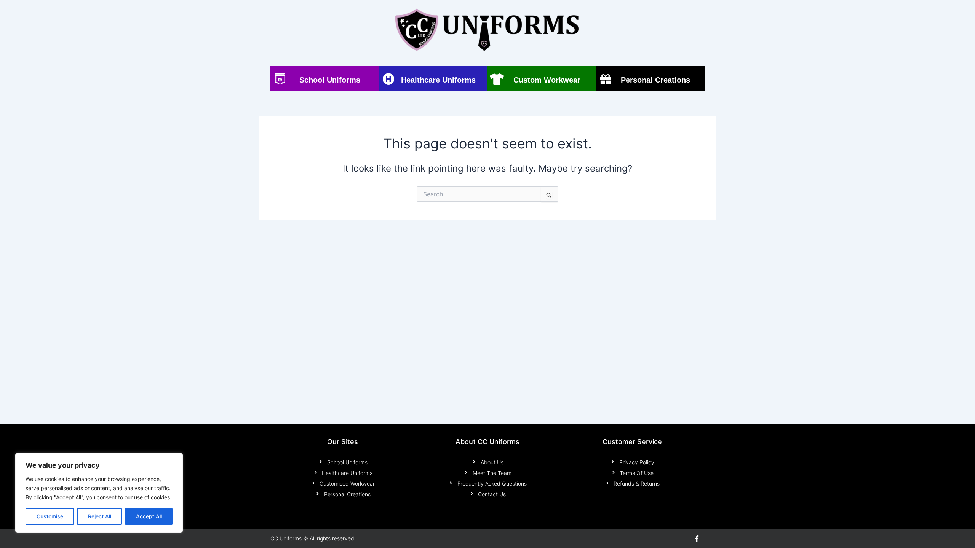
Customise (50, 516)
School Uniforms (329, 80)
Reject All (99, 516)
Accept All (149, 516)
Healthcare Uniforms (438, 80)
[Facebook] (697, 538)
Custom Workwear (546, 80)
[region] (99, 493)
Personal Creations (655, 80)
